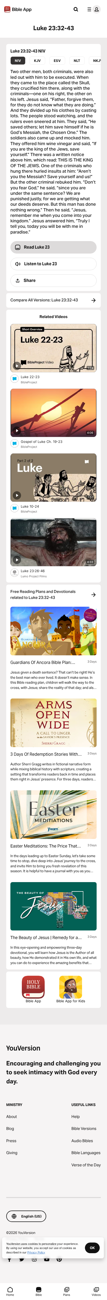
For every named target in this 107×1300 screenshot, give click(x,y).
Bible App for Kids (70, 1001)
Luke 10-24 (34, 506)
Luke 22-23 (34, 376)
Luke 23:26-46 (37, 570)
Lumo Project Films (34, 576)
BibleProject (29, 382)
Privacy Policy (36, 1252)
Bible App (33, 1001)
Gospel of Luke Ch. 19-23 (46, 441)
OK (92, 1248)
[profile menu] (93, 9)
